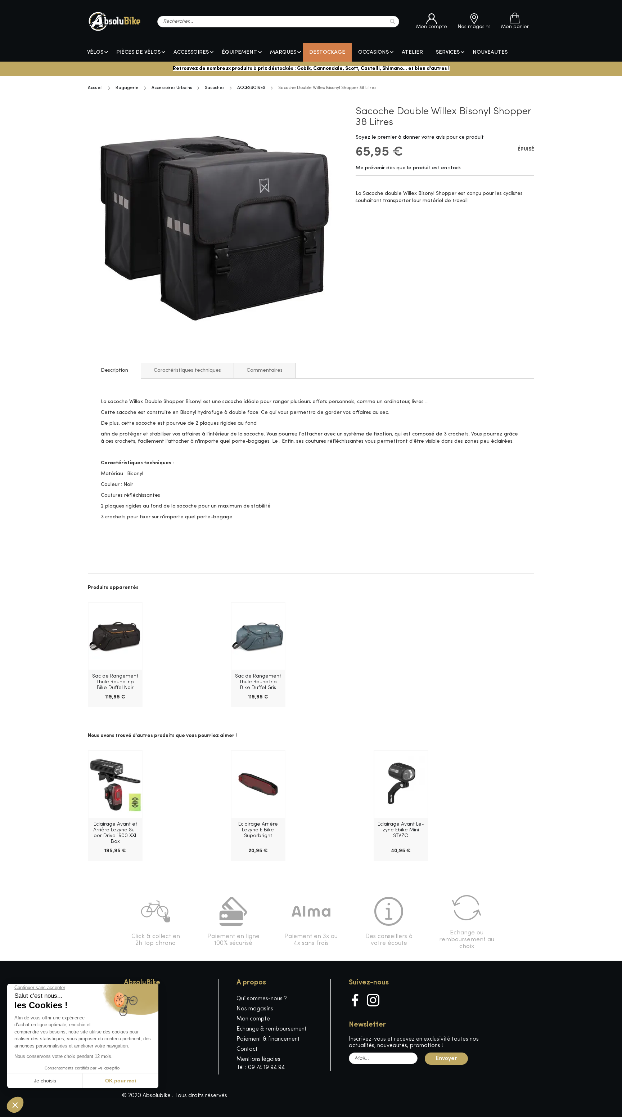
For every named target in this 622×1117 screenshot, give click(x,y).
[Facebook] (355, 1000)
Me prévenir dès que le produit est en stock (408, 168)
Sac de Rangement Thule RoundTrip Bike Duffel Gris (258, 682)
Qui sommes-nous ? (261, 999)
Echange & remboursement (271, 1029)
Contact (247, 1049)
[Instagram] (373, 1000)
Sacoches (214, 88)
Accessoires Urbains (172, 88)
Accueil (95, 88)
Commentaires (265, 370)
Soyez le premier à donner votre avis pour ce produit (420, 137)
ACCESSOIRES (251, 88)
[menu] (311, 52)
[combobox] (278, 21)
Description (114, 370)
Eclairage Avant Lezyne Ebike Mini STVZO (401, 830)
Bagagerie (127, 88)
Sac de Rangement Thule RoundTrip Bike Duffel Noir (115, 682)
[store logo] (114, 21)
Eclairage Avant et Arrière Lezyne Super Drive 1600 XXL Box (115, 833)
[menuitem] (95, 52)
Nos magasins (254, 1009)
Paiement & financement (268, 1039)
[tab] (114, 371)
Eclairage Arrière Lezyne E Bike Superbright (258, 830)
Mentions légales (258, 1059)
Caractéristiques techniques (187, 370)
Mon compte (253, 1019)
